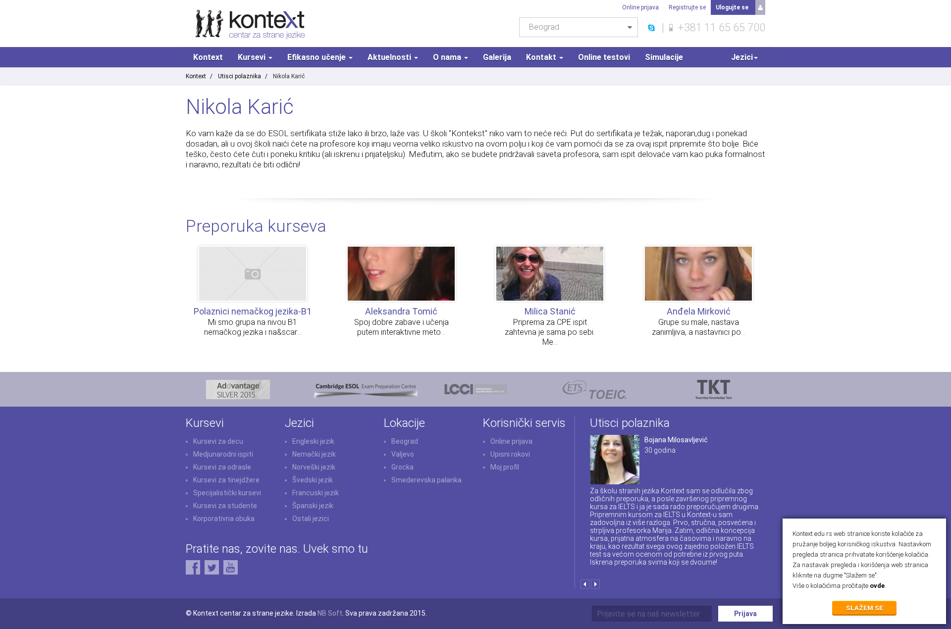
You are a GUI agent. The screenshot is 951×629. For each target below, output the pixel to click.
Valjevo (402, 454)
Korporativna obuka (224, 519)
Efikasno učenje (317, 57)
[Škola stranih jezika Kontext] (250, 24)
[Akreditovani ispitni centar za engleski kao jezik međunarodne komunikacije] (595, 389)
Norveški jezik (313, 467)
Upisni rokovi (510, 454)
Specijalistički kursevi (227, 493)
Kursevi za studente (225, 506)
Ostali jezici (310, 519)
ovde (877, 585)
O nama (448, 57)
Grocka (402, 467)
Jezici (742, 57)
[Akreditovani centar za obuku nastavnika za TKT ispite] (713, 389)
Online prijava (640, 7)
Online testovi (604, 57)
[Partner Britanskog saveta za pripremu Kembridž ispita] (238, 389)
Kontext (208, 57)
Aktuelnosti (390, 57)
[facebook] (193, 567)
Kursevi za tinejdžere (226, 480)
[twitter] (212, 567)
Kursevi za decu (218, 441)
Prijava (745, 614)
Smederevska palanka (426, 480)
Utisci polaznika (239, 76)
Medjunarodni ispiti (223, 454)
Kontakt (542, 57)
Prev (584, 584)
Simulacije (664, 57)
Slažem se (864, 608)
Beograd (404, 441)
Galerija (497, 57)
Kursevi (252, 57)
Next (595, 584)
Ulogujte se (732, 7)
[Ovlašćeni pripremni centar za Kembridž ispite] (365, 389)
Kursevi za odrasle (222, 467)
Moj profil (504, 467)
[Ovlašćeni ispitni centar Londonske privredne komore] (475, 389)
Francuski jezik (315, 493)
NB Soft (329, 613)
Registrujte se (687, 7)
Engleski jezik (313, 441)
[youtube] (230, 567)
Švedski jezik (312, 480)
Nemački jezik (314, 454)
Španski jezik (312, 506)
